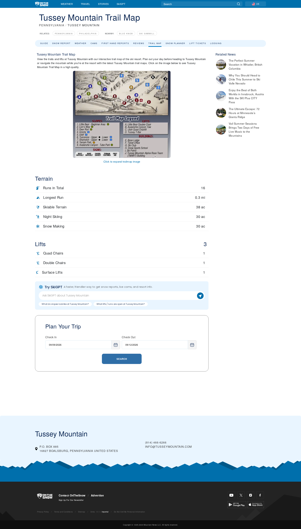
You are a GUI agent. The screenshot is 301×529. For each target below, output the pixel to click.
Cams (94, 43)
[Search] (238, 3)
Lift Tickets (197, 43)
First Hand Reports (115, 43)
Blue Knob (126, 33)
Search (122, 358)
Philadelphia (88, 33)
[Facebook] (260, 495)
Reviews (138, 43)
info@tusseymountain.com (168, 447)
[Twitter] (241, 495)
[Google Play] (236, 504)
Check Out (128, 337)
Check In (51, 337)
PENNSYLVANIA (51, 25)
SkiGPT (121, 4)
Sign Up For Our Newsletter (71, 500)
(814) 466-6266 (156, 442)
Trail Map (154, 43)
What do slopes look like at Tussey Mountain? (65, 304)
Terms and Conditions (63, 511)
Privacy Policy (43, 511)
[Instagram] (250, 495)
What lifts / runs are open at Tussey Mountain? (121, 304)
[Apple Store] (255, 504)
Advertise (97, 495)
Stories (103, 4)
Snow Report (61, 43)
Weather (67, 4)
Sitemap (81, 511)
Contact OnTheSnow (72, 495)
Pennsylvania (64, 33)
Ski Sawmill (147, 33)
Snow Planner (175, 43)
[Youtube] (231, 495)
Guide (44, 43)
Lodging (216, 43)
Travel (85, 4)
